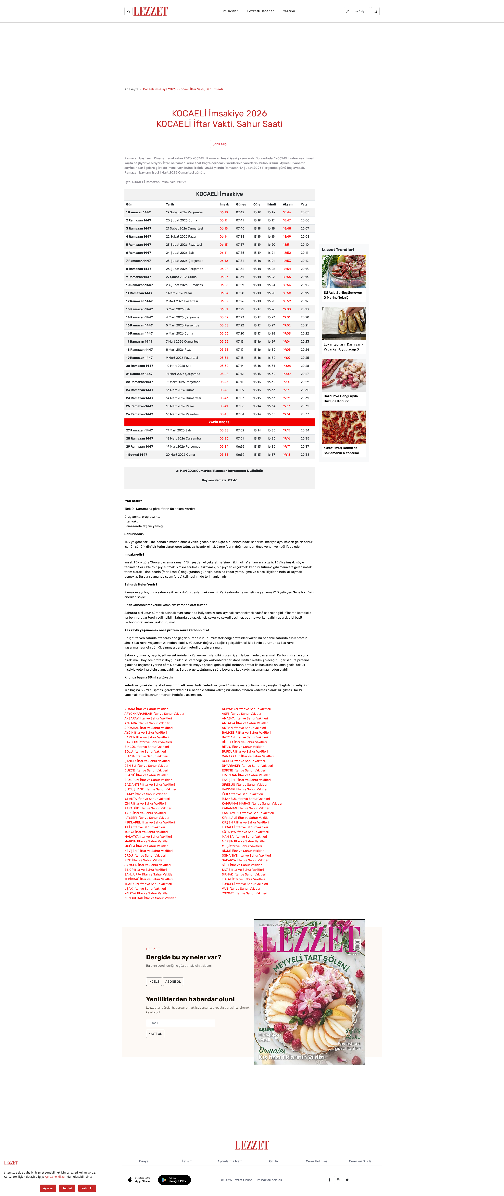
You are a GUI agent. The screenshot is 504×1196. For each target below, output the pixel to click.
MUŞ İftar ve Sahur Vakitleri (242, 846)
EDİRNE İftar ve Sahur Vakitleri (244, 770)
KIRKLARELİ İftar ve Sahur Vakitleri (149, 822)
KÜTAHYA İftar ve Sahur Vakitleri (245, 832)
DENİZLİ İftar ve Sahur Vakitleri (146, 766)
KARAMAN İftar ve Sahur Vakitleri (246, 808)
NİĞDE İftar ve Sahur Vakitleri (243, 851)
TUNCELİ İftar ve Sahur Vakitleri (245, 884)
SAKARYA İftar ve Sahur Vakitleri (245, 860)
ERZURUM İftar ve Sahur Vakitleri (148, 780)
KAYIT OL (155, 1034)
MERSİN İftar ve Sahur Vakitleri (244, 841)
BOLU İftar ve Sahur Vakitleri (145, 751)
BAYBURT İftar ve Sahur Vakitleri (148, 742)
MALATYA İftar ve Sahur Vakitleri (148, 836)
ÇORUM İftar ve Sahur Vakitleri (244, 761)
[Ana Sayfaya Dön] (252, 1145)
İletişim (187, 1161)
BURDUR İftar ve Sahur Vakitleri (245, 751)
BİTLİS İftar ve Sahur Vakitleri (243, 747)
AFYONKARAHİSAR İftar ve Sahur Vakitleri (154, 714)
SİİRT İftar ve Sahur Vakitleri (242, 865)
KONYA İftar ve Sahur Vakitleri (146, 832)
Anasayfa (131, 89)
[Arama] (375, 11)
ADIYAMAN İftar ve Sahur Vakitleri (246, 709)
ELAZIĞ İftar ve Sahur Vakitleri (146, 775)
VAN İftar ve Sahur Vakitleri (241, 888)
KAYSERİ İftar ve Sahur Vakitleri (147, 818)
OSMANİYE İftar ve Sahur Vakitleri (246, 855)
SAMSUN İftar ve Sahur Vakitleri (147, 865)
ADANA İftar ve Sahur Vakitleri (146, 709)
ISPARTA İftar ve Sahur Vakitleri (147, 799)
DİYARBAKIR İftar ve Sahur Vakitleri (247, 766)
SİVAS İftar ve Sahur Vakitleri (243, 870)
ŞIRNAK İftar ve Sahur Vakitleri (244, 874)
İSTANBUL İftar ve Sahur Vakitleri (246, 799)
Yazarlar (289, 11)
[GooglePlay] (174, 1180)
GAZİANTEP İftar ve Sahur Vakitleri (149, 784)
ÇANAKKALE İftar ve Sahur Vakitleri (248, 756)
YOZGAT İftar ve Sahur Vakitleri (244, 893)
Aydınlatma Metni (230, 1161)
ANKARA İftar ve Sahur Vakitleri (147, 723)
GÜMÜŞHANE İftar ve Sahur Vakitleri (150, 789)
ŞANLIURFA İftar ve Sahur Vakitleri (149, 874)
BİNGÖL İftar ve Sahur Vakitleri (146, 747)
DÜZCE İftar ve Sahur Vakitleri (146, 770)
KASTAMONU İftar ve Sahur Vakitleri (248, 813)
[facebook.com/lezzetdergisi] (329, 1180)
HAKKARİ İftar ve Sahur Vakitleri (245, 789)
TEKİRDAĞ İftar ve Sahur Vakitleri (148, 879)
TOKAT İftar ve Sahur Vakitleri (243, 879)
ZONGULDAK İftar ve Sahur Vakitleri (150, 898)
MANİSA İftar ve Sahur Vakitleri (244, 836)
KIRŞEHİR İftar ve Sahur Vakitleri (245, 822)
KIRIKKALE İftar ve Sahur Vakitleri (246, 818)
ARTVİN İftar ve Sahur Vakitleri (244, 728)
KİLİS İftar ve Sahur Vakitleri (144, 827)
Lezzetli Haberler (260, 11)
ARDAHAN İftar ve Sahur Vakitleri (148, 728)
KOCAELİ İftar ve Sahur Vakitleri (245, 827)
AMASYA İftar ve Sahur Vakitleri (245, 718)
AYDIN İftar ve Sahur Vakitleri (145, 732)
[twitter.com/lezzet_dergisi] (347, 1180)
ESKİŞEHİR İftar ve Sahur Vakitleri (246, 780)
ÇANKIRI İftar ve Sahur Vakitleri (147, 761)
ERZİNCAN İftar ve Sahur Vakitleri (246, 775)
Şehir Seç (220, 144)
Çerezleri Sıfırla (360, 1161)
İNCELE (154, 981)
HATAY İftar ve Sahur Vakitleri (145, 794)
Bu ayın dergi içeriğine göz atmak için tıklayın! (179, 965)
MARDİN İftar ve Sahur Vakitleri (147, 841)
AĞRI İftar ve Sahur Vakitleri (242, 714)
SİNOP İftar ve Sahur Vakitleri (145, 870)
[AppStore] (141, 1180)
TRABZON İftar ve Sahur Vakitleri (148, 884)
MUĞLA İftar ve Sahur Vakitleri (146, 846)
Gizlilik (273, 1161)
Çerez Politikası (317, 1161)
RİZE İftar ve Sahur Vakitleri (144, 860)
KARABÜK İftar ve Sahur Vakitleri (148, 808)
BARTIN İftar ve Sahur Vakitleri (146, 737)
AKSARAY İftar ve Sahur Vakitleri (148, 718)
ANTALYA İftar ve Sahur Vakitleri (245, 723)
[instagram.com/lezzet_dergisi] (338, 1180)
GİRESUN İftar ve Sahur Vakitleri (245, 784)
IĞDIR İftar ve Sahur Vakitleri (242, 794)
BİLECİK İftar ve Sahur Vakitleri (244, 742)
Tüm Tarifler (229, 11)
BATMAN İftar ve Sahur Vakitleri (245, 737)
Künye (143, 1161)
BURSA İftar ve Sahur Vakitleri (146, 756)
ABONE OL (173, 981)
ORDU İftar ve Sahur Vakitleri (145, 855)
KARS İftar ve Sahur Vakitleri (145, 813)
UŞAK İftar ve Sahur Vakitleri (145, 888)
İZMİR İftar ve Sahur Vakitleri (145, 803)
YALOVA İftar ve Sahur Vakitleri (147, 893)
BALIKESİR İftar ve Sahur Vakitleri (246, 732)
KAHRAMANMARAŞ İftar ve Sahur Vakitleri (252, 803)
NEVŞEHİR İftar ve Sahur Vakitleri (148, 851)
